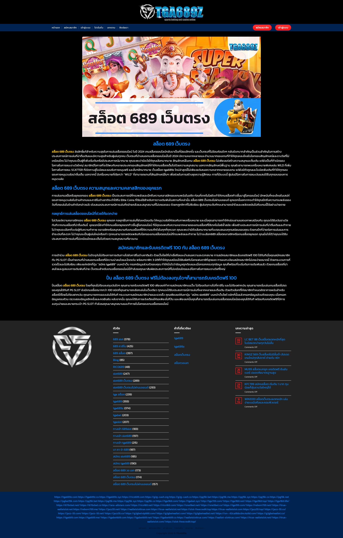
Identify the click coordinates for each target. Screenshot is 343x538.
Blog (116, 360)
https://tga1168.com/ (167, 501)
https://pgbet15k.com (66, 501)
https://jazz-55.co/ (275, 509)
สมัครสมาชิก (70, 27)
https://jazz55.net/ (109, 509)
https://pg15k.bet (201, 497)
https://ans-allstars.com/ (116, 505)
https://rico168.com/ (165, 505)
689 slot (118, 339)
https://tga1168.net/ (234, 501)
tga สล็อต (119, 394)
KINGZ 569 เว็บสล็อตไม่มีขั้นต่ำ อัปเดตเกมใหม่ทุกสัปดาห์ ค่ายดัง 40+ (267, 356)
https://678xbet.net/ (68, 505)
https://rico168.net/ (142, 505)
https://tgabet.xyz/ (190, 501)
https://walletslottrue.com (135, 509)
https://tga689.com (67, 517)
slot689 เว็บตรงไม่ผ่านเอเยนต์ (130, 387)
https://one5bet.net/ (188, 505)
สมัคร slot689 (121, 456)
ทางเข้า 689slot (122, 429)
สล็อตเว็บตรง (182, 355)
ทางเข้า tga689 (122, 442)
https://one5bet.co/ (212, 505)
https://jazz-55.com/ (69, 513)
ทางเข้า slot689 (122, 436)
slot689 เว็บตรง (122, 380)
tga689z (118, 408)
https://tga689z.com (65, 497)
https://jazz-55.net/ (93, 513)
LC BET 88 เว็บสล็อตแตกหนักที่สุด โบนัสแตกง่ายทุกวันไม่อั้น (265, 341)
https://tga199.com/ (234, 505)
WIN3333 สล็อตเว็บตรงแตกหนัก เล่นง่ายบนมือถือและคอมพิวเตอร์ (266, 400)
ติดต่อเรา (123, 27)
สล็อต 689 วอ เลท (124, 470)
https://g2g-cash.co (180, 497)
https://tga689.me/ (89, 517)
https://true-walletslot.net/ (256, 517)
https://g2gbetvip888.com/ (140, 513)
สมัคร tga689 (121, 463)
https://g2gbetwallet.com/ (171, 513)
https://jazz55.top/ (253, 509)
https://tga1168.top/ (256, 501)
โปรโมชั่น (99, 27)
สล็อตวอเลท (181, 363)
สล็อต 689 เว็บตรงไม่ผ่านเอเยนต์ (132, 484)
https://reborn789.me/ (86, 509)
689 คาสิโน (119, 346)
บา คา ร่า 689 (121, 449)
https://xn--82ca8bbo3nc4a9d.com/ (236, 513)
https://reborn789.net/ (259, 505)
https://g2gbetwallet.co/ (271, 513)
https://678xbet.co (90, 505)
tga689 (117, 401)
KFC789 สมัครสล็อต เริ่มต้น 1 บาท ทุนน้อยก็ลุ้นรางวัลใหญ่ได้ (267, 385)
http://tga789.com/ (212, 501)
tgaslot (117, 422)
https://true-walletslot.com (227, 509)
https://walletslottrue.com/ (192, 517)
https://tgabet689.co (165, 517)
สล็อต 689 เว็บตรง (124, 477)
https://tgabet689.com (113, 517)
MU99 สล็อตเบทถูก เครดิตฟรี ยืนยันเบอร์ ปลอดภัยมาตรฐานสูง (266, 371)
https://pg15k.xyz (241, 497)
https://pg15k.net (279, 497)
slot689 (118, 373)
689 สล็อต (119, 353)
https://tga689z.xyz (110, 497)
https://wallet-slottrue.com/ (224, 517)
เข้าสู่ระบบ (86, 27)
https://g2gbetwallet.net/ (201, 513)
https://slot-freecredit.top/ (180, 522)
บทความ (111, 27)
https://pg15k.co (260, 497)
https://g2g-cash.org (157, 497)
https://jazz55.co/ (115, 513)
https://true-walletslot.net (166, 509)
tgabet (117, 415)
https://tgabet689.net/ (140, 517)
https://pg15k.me (221, 497)
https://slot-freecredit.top (196, 509)
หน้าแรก (56, 27)
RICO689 (118, 367)
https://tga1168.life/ (278, 501)
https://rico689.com (133, 497)
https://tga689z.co (88, 497)
